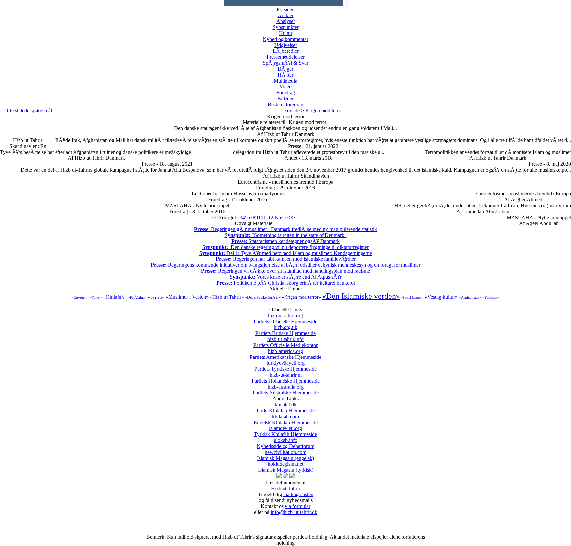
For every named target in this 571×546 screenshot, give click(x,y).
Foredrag (285, 92)
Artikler (286, 15)
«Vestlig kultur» (441, 297)
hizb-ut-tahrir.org (285, 318)
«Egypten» (80, 297)
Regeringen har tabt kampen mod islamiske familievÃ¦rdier (286, 259)
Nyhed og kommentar (285, 39)
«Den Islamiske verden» (361, 296)
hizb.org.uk (285, 330)
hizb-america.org (285, 354)
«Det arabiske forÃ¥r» (263, 297)
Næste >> (285, 217)
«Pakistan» (491, 297)
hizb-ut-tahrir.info (285, 342)
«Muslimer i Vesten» (187, 297)
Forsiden (286, 9)
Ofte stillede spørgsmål (28, 110)
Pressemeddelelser (286, 57)
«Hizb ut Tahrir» (227, 297)
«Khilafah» (115, 297)
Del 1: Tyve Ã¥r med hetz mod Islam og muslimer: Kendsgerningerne (285, 253)
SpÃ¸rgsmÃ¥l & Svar (285, 63)
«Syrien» (156, 297)
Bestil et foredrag (285, 104)
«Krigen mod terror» (301, 297)
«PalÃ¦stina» (137, 297)
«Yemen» (96, 297)
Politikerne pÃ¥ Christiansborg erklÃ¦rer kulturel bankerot (285, 283)
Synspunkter (286, 27)
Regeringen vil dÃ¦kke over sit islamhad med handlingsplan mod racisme (285, 271)
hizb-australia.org (286, 389)
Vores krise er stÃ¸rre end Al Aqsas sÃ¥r (286, 277)
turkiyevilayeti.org (285, 366)
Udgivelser (285, 45)
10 (260, 217)
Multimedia (285, 81)
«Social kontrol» (412, 297)
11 (265, 217)
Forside (292, 110)
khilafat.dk (286, 407)
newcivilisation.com (285, 455)
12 (270, 217)
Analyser (285, 21)
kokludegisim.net (285, 467)
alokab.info (285, 443)
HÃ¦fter (285, 75)
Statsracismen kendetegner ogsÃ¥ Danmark (285, 241)
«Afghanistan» (470, 297)
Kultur (285, 33)
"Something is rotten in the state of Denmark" (286, 235)
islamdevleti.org (285, 431)
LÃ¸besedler (286, 51)
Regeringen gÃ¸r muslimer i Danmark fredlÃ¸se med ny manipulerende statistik (285, 229)
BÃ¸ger (285, 69)
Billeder (285, 98)
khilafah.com (286, 419)
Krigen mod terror (324, 110)
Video (285, 86)
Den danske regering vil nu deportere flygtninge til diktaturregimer (285, 247)
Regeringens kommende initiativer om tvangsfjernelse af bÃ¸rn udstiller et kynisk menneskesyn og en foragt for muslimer (285, 265)
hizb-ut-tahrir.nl (286, 378)
